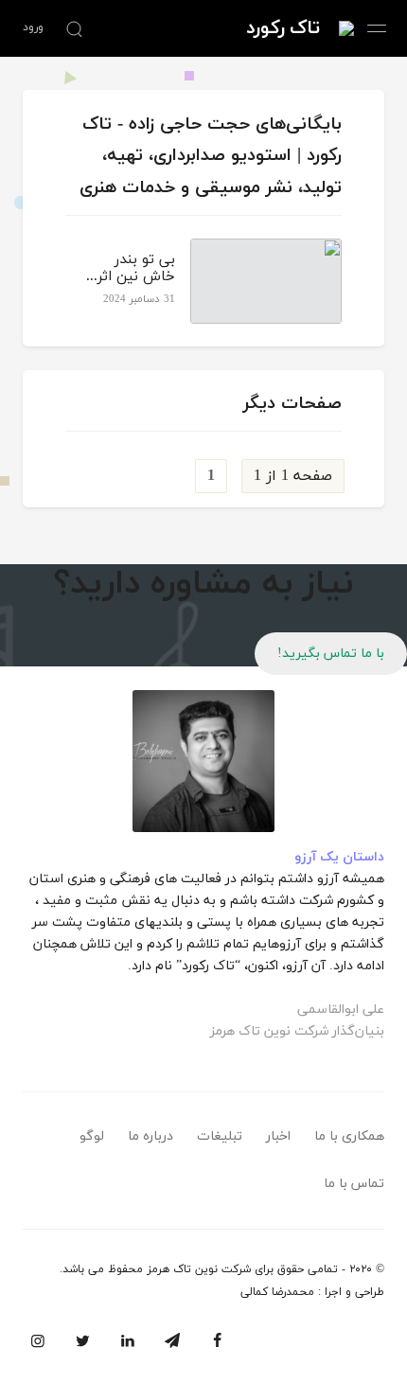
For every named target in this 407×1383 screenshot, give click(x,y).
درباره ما (150, 1136)
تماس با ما (354, 1184)
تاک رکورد (283, 28)
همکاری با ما (349, 1136)
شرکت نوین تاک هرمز (199, 1269)
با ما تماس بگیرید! (330, 654)
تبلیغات (219, 1136)
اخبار (278, 1136)
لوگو (92, 1136)
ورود (33, 27)
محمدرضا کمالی (277, 1292)
